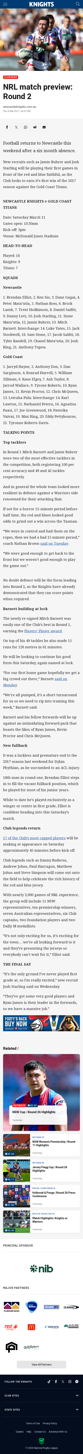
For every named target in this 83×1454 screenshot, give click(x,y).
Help (29, 1431)
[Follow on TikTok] (49, 1381)
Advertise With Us (58, 1431)
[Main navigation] (5, 4)
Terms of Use (33, 1423)
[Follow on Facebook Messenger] (76, 1381)
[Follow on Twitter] (62, 1381)
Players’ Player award (43, 631)
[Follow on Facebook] (56, 1381)
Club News (10, 77)
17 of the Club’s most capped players (34, 838)
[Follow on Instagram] (69, 1381)
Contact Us (40, 1431)
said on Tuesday (54, 543)
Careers (20, 1431)
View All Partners (42, 1364)
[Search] (78, 4)
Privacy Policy (50, 1423)
